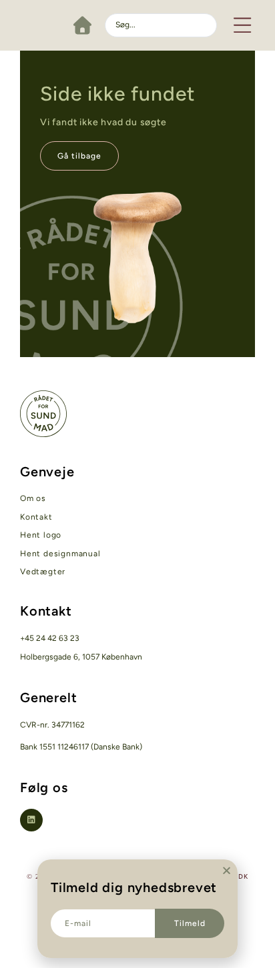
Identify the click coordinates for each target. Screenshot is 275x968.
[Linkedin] (31, 820)
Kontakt (36, 517)
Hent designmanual (60, 553)
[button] (243, 25)
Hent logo (40, 535)
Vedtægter (42, 571)
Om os (33, 498)
